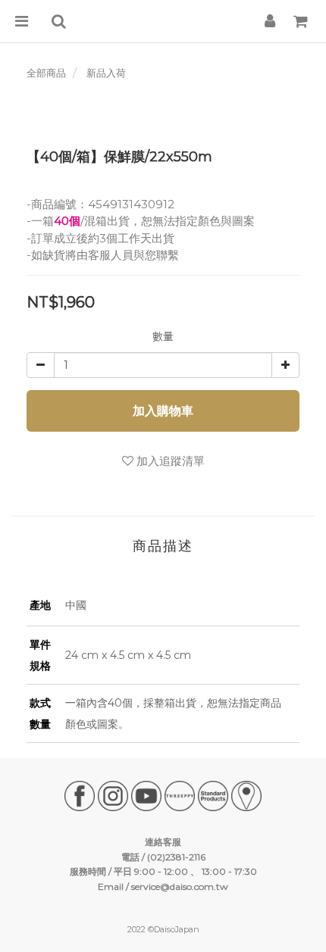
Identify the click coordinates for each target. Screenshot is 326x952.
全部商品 (46, 73)
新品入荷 (106, 73)
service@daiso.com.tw (179, 886)
